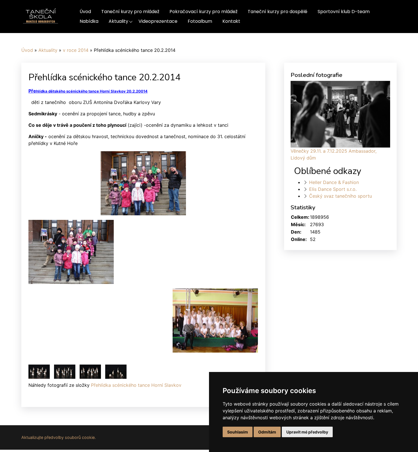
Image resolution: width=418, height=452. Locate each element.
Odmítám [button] (267, 431)
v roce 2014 (75, 50)
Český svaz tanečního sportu (340, 196)
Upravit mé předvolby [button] (307, 431)
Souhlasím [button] (237, 431)
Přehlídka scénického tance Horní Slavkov (136, 385)
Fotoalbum (200, 21)
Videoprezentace (157, 21)
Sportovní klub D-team (344, 11)
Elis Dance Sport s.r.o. (333, 189)
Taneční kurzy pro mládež (130, 11)
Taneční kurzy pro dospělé (277, 11)
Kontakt (231, 21)
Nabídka (89, 21)
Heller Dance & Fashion (334, 182)
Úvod (85, 11)
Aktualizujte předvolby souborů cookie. (58, 437)
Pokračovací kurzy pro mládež (203, 11)
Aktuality (118, 21)
